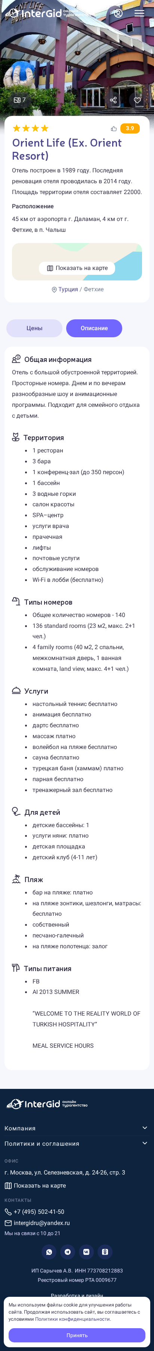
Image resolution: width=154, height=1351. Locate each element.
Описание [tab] (94, 328)
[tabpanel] (77, 708)
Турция (68, 289)
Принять (77, 1335)
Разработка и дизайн (77, 1296)
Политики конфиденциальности (72, 1319)
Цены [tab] (35, 328)
